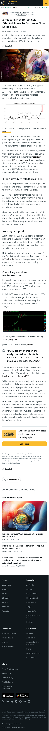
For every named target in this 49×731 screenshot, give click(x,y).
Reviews (29, 622)
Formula (29, 633)
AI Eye (28, 606)
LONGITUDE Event (33, 653)
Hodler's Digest (32, 598)
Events (28, 649)
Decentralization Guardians (32, 643)
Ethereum (5, 598)
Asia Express (31, 602)
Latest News (6, 31)
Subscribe (24, 444)
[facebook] (16, 702)
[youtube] (24, 702)
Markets (5, 589)
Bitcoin (4, 593)
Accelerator (30, 638)
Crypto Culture (31, 611)
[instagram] (20, 702)
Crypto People (31, 593)
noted (29, 344)
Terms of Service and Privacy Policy (13, 727)
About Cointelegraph (10, 669)
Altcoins (5, 602)
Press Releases (7, 638)
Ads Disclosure (7, 682)
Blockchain (6, 606)
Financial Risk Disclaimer (7, 687)
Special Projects (8, 646)
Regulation (6, 611)
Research (5, 642)
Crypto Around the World (33, 616)
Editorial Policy (17, 458)
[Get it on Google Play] (22, 695)
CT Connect (30, 657)
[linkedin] (7, 702)
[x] (3, 702)
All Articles (30, 585)
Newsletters (6, 673)
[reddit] (29, 702)
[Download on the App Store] (8, 695)
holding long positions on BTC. (15, 376)
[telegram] (11, 702)
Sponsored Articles (9, 633)
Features (29, 589)
